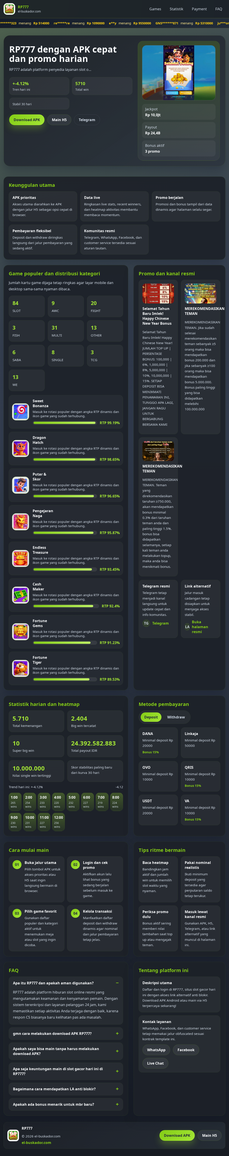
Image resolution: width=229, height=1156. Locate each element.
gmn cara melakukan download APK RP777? (52, 1033)
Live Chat (155, 1063)
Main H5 (59, 119)
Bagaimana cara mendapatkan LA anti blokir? (54, 1089)
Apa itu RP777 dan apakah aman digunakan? (53, 983)
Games (155, 8)
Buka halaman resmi (196, 626)
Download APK (27, 119)
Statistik (176, 8)
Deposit (151, 717)
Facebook (186, 1049)
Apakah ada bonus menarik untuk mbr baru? (53, 1104)
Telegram (87, 119)
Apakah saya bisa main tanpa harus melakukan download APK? (56, 1051)
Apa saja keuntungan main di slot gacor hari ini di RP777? (58, 1071)
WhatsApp (156, 1049)
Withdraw (176, 717)
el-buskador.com (36, 1142)
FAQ (218, 8)
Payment (199, 8)
